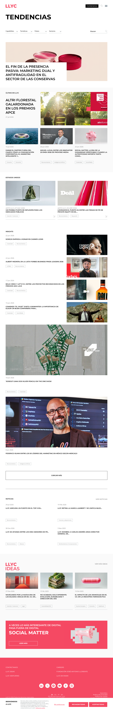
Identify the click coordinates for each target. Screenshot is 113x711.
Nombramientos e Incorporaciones (68, 544)
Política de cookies (40, 708)
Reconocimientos (45, 162)
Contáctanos (92, 6)
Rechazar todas (78, 704)
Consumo (9, 162)
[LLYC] (11, 6)
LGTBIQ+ (9, 266)
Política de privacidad (100, 695)
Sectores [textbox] (52, 31)
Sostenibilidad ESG (46, 606)
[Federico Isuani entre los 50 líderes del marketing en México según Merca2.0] (56, 422)
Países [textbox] (37, 31)
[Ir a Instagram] (53, 686)
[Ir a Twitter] (47, 686)
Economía (18, 162)
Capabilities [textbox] (10, 31)
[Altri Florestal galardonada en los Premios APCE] (74, 108)
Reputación (74, 216)
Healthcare (101, 606)
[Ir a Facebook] (65, 686)
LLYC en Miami (62, 676)
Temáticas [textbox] (23, 31)
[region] (56, 704)
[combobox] (12, 31)
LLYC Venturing (12, 676)
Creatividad (79, 162)
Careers (60, 667)
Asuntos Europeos (81, 606)
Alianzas (22, 544)
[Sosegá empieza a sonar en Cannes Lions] (87, 247)
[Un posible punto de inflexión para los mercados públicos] (30, 193)
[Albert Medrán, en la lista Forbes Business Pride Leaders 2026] (87, 269)
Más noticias (101, 499)
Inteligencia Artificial (59, 162)
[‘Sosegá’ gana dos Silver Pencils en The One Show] (56, 350)
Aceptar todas (98, 704)
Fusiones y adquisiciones (65, 520)
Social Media (89, 162)
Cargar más (56, 475)
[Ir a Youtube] (59, 686)
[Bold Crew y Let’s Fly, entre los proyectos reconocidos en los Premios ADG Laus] (87, 292)
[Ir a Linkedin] (41, 686)
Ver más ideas (101, 564)
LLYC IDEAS (10, 672)
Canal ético (103, 693)
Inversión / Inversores (12, 216)
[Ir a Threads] (72, 686)
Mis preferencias (59, 704)
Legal (23, 606)
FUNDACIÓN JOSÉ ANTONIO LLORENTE (72, 672)
